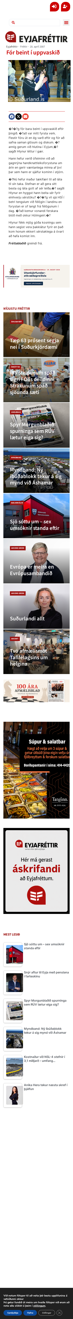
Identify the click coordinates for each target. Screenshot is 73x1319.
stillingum (39, 1306)
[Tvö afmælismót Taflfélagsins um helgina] (36, 651)
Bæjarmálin (17, 503)
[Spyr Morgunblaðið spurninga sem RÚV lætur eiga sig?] (36, 425)
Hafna (30, 1312)
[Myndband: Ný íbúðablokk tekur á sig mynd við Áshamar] (36, 470)
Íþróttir (15, 367)
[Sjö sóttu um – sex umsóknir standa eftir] (36, 515)
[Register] (65, 6)
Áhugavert (16, 321)
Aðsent (15, 638)
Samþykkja (12, 1312)
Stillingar (46, 1312)
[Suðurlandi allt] (36, 606)
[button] (66, 22)
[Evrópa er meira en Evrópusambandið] (36, 561)
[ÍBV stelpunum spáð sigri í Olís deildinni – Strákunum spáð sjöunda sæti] (36, 380)
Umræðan (16, 412)
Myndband (16, 457)
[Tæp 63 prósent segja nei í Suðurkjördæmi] (36, 334)
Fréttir (23, 47)
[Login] (54, 6)
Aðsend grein (17, 548)
